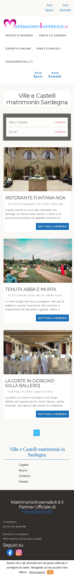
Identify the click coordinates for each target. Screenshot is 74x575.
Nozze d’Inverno (19, 35)
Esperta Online (18, 48)
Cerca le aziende (52, 35)
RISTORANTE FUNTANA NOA (35, 198)
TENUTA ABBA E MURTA (30, 289)
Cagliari (24, 465)
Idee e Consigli (49, 48)
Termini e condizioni (15, 534)
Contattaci (10, 521)
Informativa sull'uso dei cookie (22, 538)
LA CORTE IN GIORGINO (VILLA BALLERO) (29, 383)
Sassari (23, 481)
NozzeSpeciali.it (19, 61)
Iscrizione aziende (14, 526)
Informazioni (37, 572)
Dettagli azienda (52, 226)
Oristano (24, 476)
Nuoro (23, 470)
